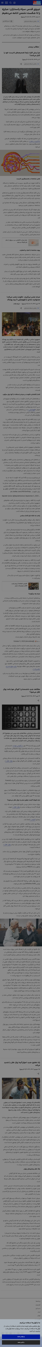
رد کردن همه (21, 1342)
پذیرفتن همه (21, 1337)
